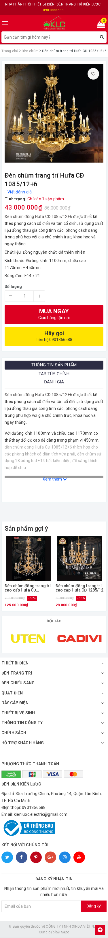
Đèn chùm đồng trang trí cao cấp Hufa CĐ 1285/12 (79, 588)
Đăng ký (93, 906)
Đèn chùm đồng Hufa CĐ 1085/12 (36, 216)
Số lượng (13, 286)
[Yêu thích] (93, 74)
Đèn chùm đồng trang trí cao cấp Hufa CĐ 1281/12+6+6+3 (28, 588)
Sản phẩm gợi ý (26, 528)
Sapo (65, 932)
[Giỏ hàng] (99, 25)
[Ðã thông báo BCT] (54, 828)
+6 (69, 216)
